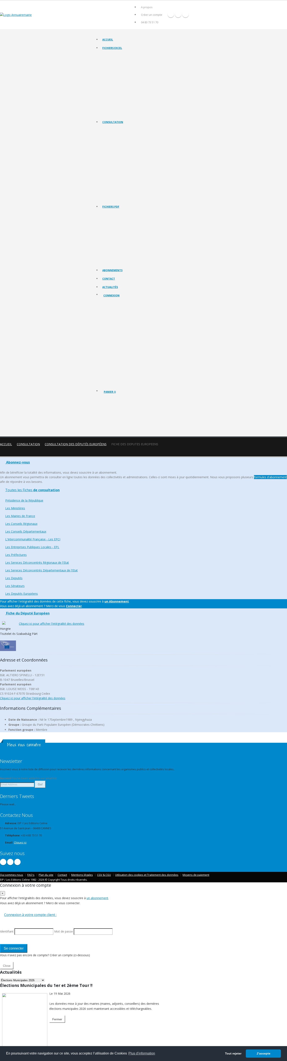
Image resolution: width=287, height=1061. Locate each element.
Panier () (110, 392)
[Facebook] (171, 14)
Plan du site (46, 875)
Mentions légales (82, 875)
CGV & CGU (104, 875)
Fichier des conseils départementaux (124, 71)
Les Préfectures (112, 171)
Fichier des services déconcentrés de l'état (127, 92)
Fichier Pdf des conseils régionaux (122, 230)
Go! (40, 784)
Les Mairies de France (115, 145)
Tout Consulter (111, 129)
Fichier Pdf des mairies (116, 224)
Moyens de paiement (196, 875)
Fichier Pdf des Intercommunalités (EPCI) (126, 240)
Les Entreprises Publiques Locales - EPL (125, 166)
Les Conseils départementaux (119, 155)
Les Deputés (110, 187)
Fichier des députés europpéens (121, 113)
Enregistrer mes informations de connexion (118, 348)
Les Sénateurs (111, 192)
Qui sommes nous (11, 875)
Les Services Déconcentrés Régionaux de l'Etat (129, 176)
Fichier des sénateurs (115, 108)
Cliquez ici (20, 842)
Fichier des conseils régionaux (120, 66)
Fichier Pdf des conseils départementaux (126, 235)
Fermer (57, 1019)
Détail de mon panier (122, 414)
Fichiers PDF (110, 206)
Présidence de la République (119, 134)
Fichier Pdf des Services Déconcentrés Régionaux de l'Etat (136, 256)
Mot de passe (115, 333)
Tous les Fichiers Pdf (114, 214)
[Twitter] (178, 14)
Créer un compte (151, 15)
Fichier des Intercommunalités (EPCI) (123, 76)
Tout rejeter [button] (233, 1053)
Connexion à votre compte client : (30, 914)
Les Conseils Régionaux (116, 150)
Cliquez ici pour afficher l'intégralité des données (51, 624)
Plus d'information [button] (141, 1053)
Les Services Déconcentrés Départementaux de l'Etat (133, 182)
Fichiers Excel (112, 48)
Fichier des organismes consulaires (123, 97)
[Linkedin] (185, 14)
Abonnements (112, 270)
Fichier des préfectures (116, 87)
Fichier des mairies (113, 60)
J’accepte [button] (263, 1053)
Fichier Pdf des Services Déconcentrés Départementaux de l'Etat (139, 261)
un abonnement (97, 898)
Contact (108, 278)
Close (7, 965)
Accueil (107, 39)
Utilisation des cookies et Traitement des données (146, 875)
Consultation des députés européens (76, 444)
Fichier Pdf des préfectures (118, 251)
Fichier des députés (114, 102)
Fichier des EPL (111, 81)
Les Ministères (111, 140)
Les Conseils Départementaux (25, 531)
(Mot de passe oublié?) (118, 328)
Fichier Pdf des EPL (113, 245)
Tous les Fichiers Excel (115, 55)
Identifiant (112, 318)
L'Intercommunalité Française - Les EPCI (125, 161)
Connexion (111, 295)
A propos (147, 7)
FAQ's (30, 875)
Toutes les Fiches (32, 490)
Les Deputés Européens (116, 197)
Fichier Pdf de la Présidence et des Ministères (128, 219)
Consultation (112, 122)
